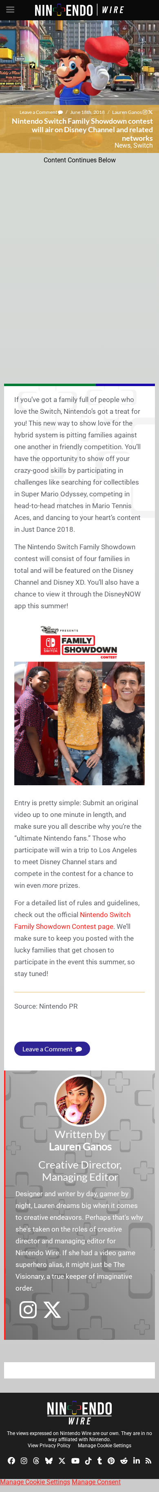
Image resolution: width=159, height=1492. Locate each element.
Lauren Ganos (127, 112)
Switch (143, 145)
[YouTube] (75, 1460)
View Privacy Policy (49, 1445)
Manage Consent (96, 1482)
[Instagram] (24, 1460)
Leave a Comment (39, 112)
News (122, 145)
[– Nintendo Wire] (79, 1412)
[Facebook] (11, 1460)
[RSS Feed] (148, 1460)
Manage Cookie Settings (104, 1445)
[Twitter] (62, 1460)
